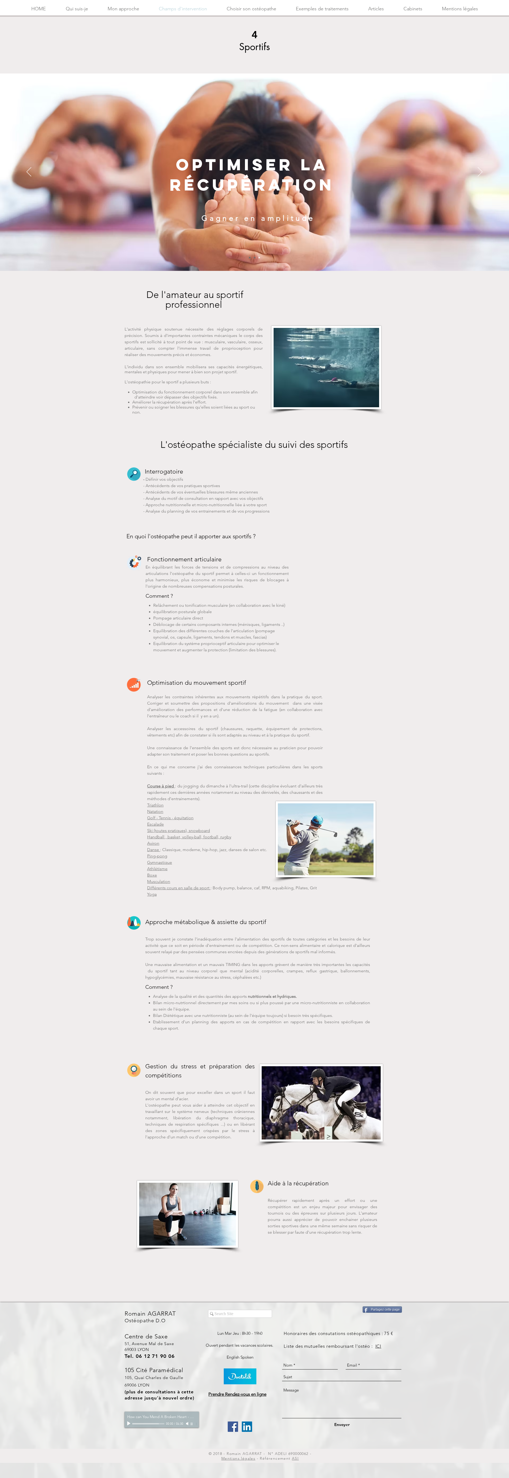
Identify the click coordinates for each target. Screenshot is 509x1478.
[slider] (193, 1424)
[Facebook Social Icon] (233, 1426)
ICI (378, 1346)
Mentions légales (238, 1458)
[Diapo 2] (250, 257)
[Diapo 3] (259, 257)
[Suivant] (480, 172)
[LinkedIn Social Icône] (247, 1426)
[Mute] (187, 1423)
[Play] (129, 1423)
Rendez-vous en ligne (245, 1394)
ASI (295, 1458)
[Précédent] (29, 172)
